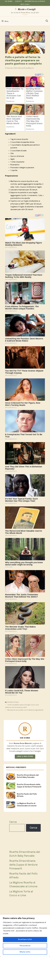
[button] (46, 21)
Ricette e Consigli (26, 9)
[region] (25, 936)
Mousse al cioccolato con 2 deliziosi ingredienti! (25, 710)
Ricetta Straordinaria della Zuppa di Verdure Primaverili (23, 865)
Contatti (18, 1)
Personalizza (25, 946)
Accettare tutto (25, 939)
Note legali (25, 4)
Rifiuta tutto (25, 952)
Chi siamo (8, 1)
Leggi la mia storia (25, 756)
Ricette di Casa (13, 702)
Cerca (13, 822)
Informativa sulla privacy (35, 1)
